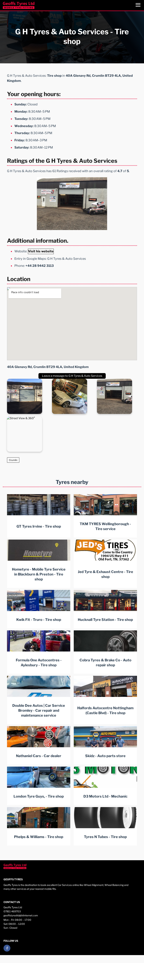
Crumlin (13, 460)
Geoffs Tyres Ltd (13, 907)
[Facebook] (7, 948)
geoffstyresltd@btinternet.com (21, 915)
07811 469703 (12, 911)
